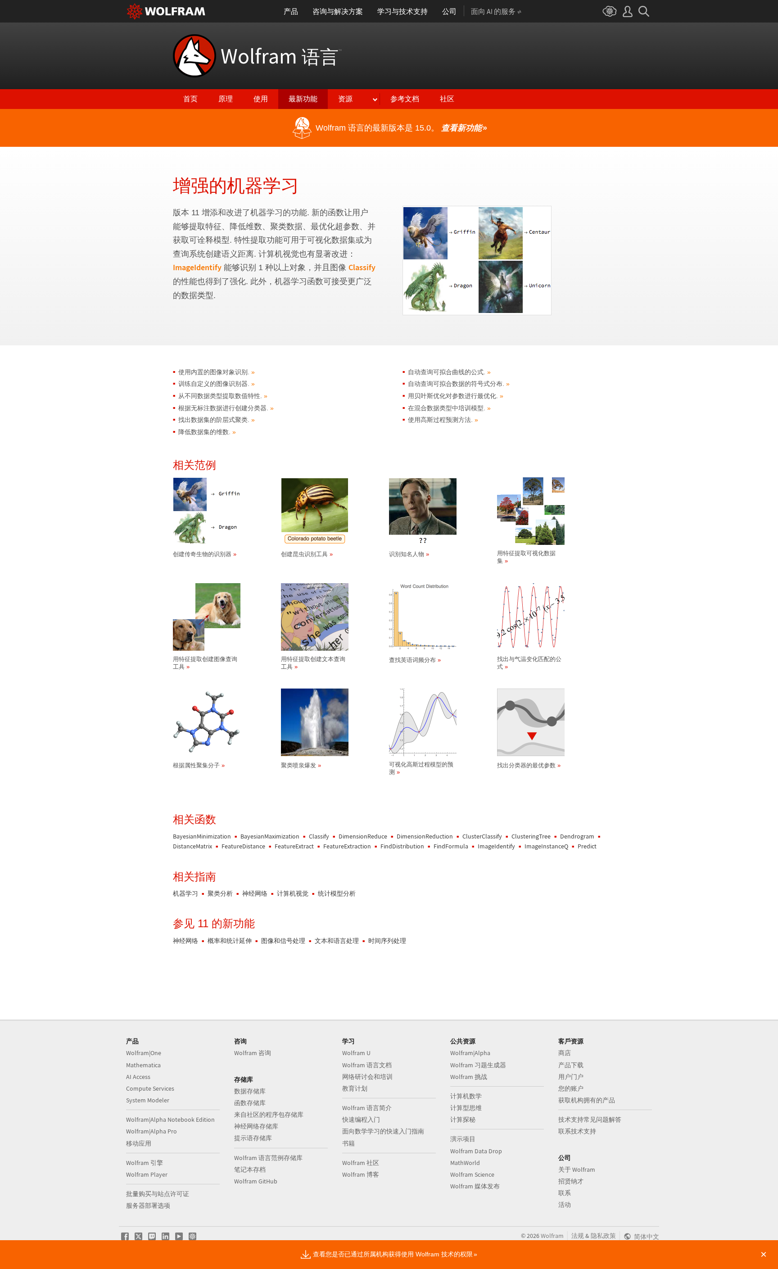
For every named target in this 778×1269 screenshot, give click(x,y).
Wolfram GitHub (255, 1181)
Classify (361, 267)
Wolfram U (356, 1053)
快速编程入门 (361, 1119)
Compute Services (150, 1088)
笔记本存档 (250, 1169)
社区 (447, 99)
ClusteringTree (531, 836)
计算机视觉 (292, 893)
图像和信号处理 (283, 940)
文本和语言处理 (337, 940)
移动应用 (138, 1143)
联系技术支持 (577, 1131)
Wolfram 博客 (360, 1174)
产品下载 (571, 1065)
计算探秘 (462, 1119)
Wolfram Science (472, 1174)
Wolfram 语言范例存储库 (268, 1158)
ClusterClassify (482, 836)
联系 (564, 1193)
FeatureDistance (243, 846)
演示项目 (462, 1139)
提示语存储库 (253, 1138)
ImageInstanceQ (546, 846)
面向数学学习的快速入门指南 (383, 1131)
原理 (225, 99)
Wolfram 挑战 (468, 1077)
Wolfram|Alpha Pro (151, 1131)
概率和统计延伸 (230, 940)
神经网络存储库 (256, 1126)
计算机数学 (466, 1096)
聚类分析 (220, 893)
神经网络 (254, 893)
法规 (577, 1236)
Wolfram (281, 55)
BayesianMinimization (202, 836)
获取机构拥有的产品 (586, 1100)
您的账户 (571, 1088)
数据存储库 (250, 1091)
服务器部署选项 (148, 1205)
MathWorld (465, 1163)
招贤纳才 (571, 1181)
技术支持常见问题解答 (589, 1119)
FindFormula (451, 846)
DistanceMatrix (192, 846)
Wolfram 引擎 (144, 1163)
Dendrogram (577, 836)
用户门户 (571, 1077)
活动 (564, 1205)
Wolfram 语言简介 (367, 1108)
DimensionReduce (363, 836)
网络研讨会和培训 (367, 1077)
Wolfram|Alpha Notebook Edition (170, 1119)
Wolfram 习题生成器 (478, 1065)
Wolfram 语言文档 (367, 1065)
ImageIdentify (197, 267)
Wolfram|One (143, 1053)
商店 (564, 1053)
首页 (190, 99)
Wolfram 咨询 (252, 1053)
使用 (260, 99)
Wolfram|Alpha (470, 1053)
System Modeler (147, 1100)
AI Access (138, 1077)
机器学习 (185, 893)
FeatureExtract (294, 846)
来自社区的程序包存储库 (268, 1114)
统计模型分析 (337, 893)
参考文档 (404, 99)
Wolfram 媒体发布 (475, 1186)
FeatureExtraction (347, 846)
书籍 (348, 1143)
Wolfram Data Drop (476, 1151)
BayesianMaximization (269, 836)
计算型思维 (466, 1108)
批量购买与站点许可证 (157, 1194)
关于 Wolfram (576, 1169)
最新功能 (303, 99)
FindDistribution (402, 846)
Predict (587, 846)
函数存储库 (250, 1103)
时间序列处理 (387, 940)
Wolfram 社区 (360, 1163)
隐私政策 (603, 1236)
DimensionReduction (425, 836)
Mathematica (143, 1065)
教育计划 (354, 1088)
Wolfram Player (146, 1174)
